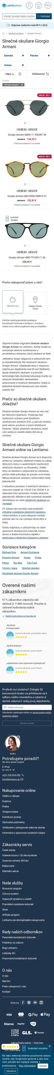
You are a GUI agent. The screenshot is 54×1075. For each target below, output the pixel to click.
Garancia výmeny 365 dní (15, 860)
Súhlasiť (43, 1065)
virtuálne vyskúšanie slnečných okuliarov (23, 512)
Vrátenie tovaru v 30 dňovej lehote (19, 855)
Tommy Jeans (9, 568)
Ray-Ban (17, 563)
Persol (5, 563)
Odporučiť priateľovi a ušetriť (17, 899)
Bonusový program (12, 888)
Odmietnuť (11, 1071)
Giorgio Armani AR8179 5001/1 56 (27, 257)
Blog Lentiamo (9, 948)
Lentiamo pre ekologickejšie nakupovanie (23, 920)
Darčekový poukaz (11, 817)
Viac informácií (27, 1065)
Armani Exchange (30, 552)
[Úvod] (3, 33)
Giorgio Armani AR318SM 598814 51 (27, 196)
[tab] (25, 123)
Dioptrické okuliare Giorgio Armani (20, 573)
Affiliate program (11, 914)
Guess (27, 557)
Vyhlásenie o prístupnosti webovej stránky (23, 827)
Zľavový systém (10, 893)
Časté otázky (8, 850)
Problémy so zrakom (12, 942)
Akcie (5, 909)
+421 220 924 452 (11, 774)
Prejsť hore (38, 1042)
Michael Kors (9, 552)
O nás (5, 975)
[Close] (50, 1046)
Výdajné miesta (10, 811)
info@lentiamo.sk (11, 779)
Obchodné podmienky (13, 822)
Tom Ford (32, 563)
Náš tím (6, 981)
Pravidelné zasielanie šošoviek (17, 904)
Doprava (6, 801)
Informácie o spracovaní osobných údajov (23, 832)
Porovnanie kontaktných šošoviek (19, 958)
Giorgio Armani (11, 84)
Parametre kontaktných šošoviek (19, 937)
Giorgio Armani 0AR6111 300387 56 (27, 134)
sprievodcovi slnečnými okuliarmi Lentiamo (25, 537)
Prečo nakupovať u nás (14, 986)
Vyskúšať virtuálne (37, 1048)
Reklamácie (8, 866)
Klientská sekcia (10, 871)
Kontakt (6, 991)
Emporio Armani (10, 557)
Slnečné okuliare (15, 33)
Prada (38, 557)
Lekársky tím (8, 953)
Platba (5, 806)
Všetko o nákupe (10, 796)
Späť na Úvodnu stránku (21, 1042)
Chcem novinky (27, 723)
